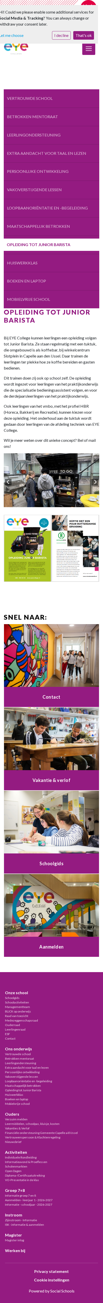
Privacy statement (51, 1271)
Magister (13, 1235)
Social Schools (62, 1290)
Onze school (16, 992)
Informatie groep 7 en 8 (20, 1195)
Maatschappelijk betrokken (38, 226)
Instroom (13, 1214)
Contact (10, 1038)
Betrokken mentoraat (32, 116)
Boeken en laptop (26, 280)
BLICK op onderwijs (18, 1011)
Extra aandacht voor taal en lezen (46, 153)
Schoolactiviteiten (17, 1002)
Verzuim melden (16, 1119)
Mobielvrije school (28, 299)
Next (95, 482)
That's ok (84, 35)
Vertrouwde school (29, 98)
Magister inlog (14, 1240)
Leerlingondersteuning (33, 134)
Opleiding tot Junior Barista (38, 244)
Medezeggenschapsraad (21, 1020)
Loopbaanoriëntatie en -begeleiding (47, 207)
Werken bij (15, 1250)
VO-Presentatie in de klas (22, 1180)
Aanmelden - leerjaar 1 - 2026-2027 (28, 1200)
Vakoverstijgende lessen (34, 189)
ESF (7, 1034)
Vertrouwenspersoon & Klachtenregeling (32, 1137)
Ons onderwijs (18, 1048)
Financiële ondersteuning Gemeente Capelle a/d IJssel (41, 1133)
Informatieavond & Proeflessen (26, 1162)
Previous (8, 482)
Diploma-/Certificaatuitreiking (25, 1175)
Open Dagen (13, 1171)
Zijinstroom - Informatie (21, 1220)
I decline (61, 35)
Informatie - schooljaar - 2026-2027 (28, 1204)
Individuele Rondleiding (20, 1157)
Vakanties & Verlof (17, 1128)
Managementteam (17, 1007)
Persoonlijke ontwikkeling (37, 171)
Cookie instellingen (51, 1279)
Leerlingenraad (15, 1029)
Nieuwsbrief (13, 1142)
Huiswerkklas (22, 262)
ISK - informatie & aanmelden (24, 1224)
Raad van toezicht (16, 1016)
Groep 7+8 (15, 1190)
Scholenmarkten (16, 1166)
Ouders (12, 1114)
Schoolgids (12, 998)
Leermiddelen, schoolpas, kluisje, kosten (32, 1124)
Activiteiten (16, 1152)
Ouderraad (12, 1025)
